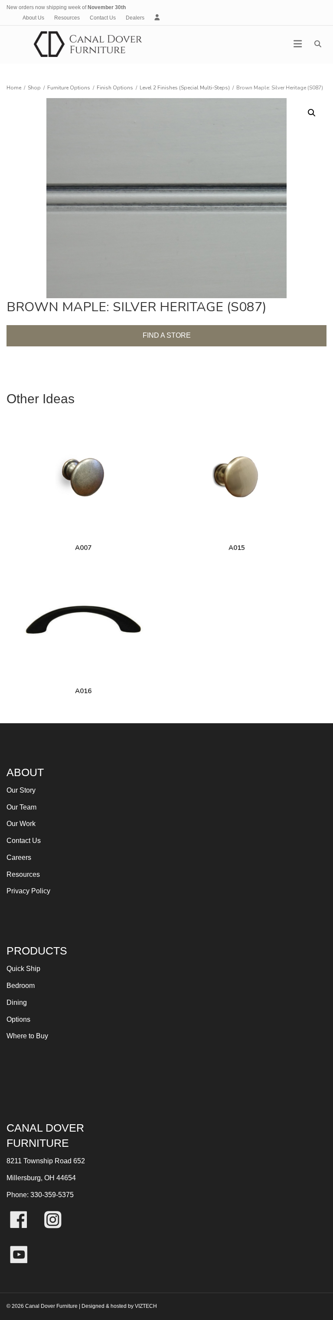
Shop (34, 87)
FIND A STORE (167, 335)
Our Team (21, 807)
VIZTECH (146, 1306)
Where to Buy (27, 1036)
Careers (19, 857)
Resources (67, 18)
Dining (17, 1002)
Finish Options (115, 87)
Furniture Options (68, 87)
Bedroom (21, 985)
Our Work (21, 823)
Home (14, 87)
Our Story (21, 790)
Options (18, 1019)
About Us (33, 18)
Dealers (135, 18)
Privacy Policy (28, 891)
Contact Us (103, 18)
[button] (312, 113)
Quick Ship (23, 968)
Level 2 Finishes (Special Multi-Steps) (185, 87)
